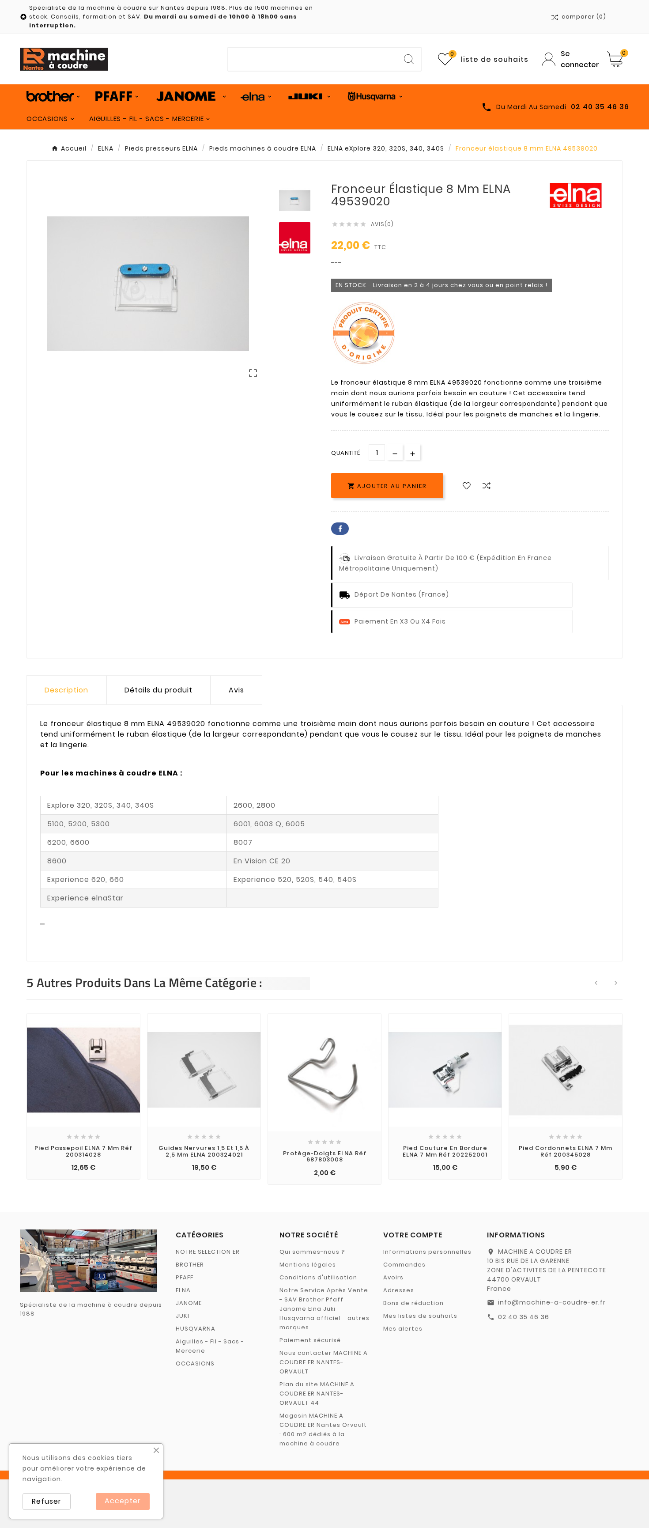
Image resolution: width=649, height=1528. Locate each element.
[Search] (409, 59)
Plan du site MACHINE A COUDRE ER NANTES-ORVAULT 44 (317, 1393)
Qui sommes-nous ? (312, 1252)
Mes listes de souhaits (420, 1316)
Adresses (398, 1290)
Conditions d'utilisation (318, 1277)
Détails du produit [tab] (158, 690)
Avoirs (393, 1277)
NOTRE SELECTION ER (208, 1252)
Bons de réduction (413, 1303)
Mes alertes (403, 1328)
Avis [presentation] (236, 690)
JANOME (189, 1303)
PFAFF (184, 1277)
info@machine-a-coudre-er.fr (552, 1302)
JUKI (182, 1316)
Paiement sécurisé (310, 1340)
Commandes (404, 1264)
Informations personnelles (427, 1252)
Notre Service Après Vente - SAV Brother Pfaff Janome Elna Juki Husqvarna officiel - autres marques (324, 1308)
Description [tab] (66, 690)
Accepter (123, 1501)
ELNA (183, 1290)
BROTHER (190, 1264)
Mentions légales (307, 1264)
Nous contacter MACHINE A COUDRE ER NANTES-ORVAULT (323, 1362)
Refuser (46, 1501)
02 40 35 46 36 (523, 1316)
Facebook (340, 528)
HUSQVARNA (195, 1328)
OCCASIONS (195, 1363)
